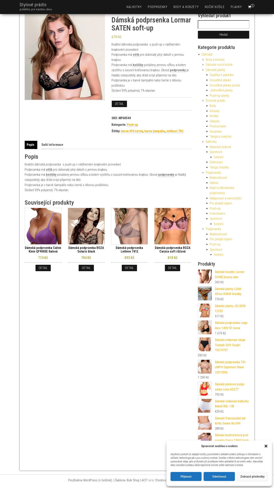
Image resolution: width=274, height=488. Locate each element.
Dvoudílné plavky (220, 80)
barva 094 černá (132, 131)
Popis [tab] (30, 145)
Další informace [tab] (52, 145)
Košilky (214, 116)
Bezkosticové (218, 178)
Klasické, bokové (220, 147)
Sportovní (216, 152)
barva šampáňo (154, 131)
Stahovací (216, 162)
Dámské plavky (215, 70)
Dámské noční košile (219, 65)
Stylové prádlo (33, 4)
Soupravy (216, 131)
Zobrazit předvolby (252, 476)
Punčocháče (218, 126)
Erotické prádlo (215, 100)
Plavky (236, 7)
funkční (218, 157)
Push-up (132, 125)
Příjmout (186, 476)
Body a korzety (186, 7)
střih (136, 55)
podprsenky (178, 70)
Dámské (207, 54)
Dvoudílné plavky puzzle (225, 85)
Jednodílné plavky (221, 90)
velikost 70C (175, 131)
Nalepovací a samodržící (225, 198)
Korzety (214, 111)
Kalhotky (134, 7)
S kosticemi (217, 213)
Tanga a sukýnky (220, 136)
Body (213, 106)
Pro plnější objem (221, 203)
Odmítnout (219, 476)
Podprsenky (157, 7)
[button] (266, 446)
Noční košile (215, 7)
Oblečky (215, 121)
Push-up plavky (219, 95)
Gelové (214, 183)
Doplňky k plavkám (222, 75)
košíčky (138, 65)
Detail (119, 104)
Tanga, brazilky (219, 167)
